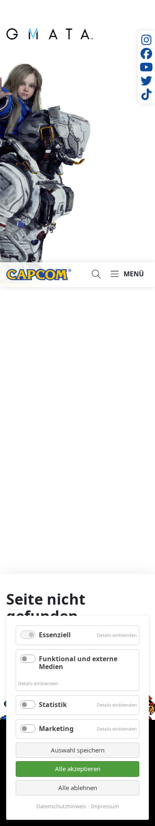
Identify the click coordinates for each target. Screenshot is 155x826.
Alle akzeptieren (77, 768)
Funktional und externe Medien (78, 662)
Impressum (105, 806)
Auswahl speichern (78, 750)
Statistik (53, 704)
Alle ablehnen (77, 787)
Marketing (56, 728)
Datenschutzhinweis (61, 806)
